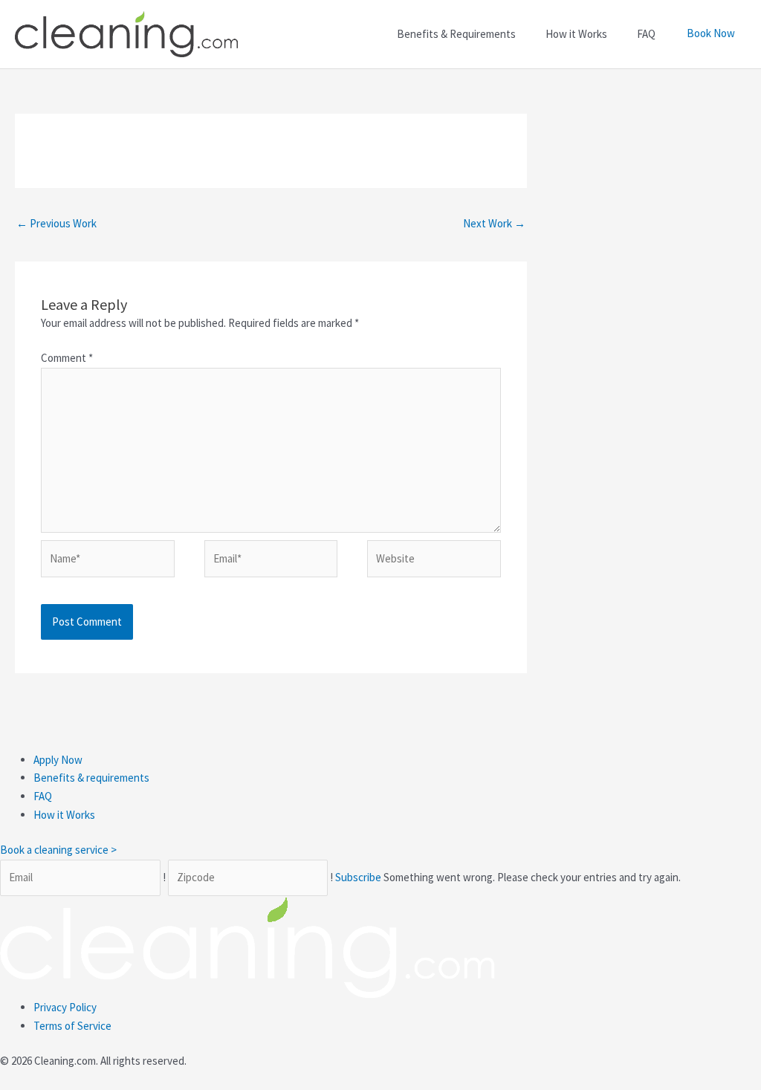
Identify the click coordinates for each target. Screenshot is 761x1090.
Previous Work (56, 223)
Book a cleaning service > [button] (58, 850)
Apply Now (57, 760)
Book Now (711, 33)
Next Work (494, 223)
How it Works (64, 815)
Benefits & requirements (91, 778)
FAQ (42, 796)
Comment (67, 358)
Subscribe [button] (359, 877)
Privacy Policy (65, 1007)
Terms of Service (72, 1026)
